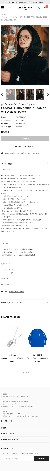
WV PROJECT (21, 117)
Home (3, 14)
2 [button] (23, 372)
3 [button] (26, 372)
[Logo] (25, 7)
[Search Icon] (9, 7)
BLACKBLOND (37, 355)
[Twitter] (6, 421)
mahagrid (12, 355)
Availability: (5, 123)
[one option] (12, 365)
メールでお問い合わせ (16, 291)
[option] (25, 55)
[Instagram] (10, 421)
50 (6, 153)
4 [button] (28, 372)
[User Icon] (38, 7)
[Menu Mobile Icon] (2, 7)
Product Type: (6, 127)
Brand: (3, 117)
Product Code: (6, 120)
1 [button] (21, 372)
